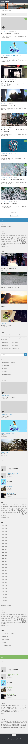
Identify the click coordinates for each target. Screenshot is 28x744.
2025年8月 (4, 528)
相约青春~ (4, 371)
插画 (18, 241)
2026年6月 (4, 525)
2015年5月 (4, 588)
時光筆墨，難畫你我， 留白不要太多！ (10, 287)
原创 (12, 239)
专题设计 (4, 237)
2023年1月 (4, 540)
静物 (8, 246)
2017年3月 (4, 564)
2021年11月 (4, 549)
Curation (3, 267)
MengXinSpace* (5, 1)
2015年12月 (4, 582)
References (4, 31)
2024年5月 (4, 531)
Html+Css (4, 234)
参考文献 (24, 239)
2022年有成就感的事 (7, 81)
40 (26, 114)
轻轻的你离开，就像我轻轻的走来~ (9, 268)
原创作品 (15, 239)
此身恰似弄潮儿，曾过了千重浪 (13, 243)
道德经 (3, 246)
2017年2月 (4, 567)
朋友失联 (6, 243)
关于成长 (25, 237)
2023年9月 (4, 534)
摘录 (22, 241)
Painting (8, 414)
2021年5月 (4, 552)
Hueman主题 (19, 739)
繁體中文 (11, 226)
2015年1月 (4, 594)
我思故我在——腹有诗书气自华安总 (12, 179)
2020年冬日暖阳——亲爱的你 (10, 33)
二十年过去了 (15, 237)
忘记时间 (4, 155)
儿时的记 (22, 237)
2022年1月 (4, 546)
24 (26, 66)
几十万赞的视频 (7, 239)
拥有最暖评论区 (5, 365)
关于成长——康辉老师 (8, 105)
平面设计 (8, 241)
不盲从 (25, 235)
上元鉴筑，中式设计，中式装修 (19, 235)
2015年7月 (4, 585)
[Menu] (26, 1)
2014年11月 (4, 600)
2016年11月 (4, 570)
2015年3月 (4, 591)
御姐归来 (11, 241)
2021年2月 (4, 555)
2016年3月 (4, 579)
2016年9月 (4, 573)
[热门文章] (10, 463)
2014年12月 (4, 597)
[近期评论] (17, 463)
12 (26, 164)
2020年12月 (4, 558)
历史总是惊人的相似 (6, 325)
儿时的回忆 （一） (13, 342)
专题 (1, 237)
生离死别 (19, 243)
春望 (4, 243)
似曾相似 (19, 237)
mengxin (4, 335)
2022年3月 (4, 543)
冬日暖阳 (3, 239)
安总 (6, 241)
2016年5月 (4, 576)
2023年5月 (4, 537)
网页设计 (5, 245)
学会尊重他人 (3, 241)
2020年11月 (4, 561)
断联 (25, 241)
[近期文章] (4, 463)
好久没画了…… (6, 57)
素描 (23, 243)
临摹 (11, 237)
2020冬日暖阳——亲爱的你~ (10, 203)
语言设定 (3, 226)
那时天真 (5, 246)
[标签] (24, 463)
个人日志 (8, 237)
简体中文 (7, 226)
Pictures (3, 55)
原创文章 (19, 239)
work (16, 267)
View (9, 31)
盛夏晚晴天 (4, 306)
